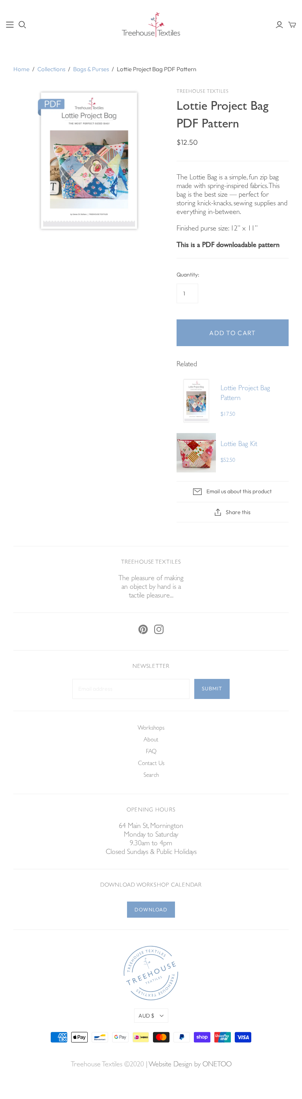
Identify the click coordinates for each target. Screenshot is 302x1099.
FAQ (151, 752)
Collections (51, 69)
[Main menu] (10, 25)
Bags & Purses (91, 69)
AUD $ (146, 1015)
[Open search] (22, 25)
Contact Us (151, 764)
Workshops (151, 729)
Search (151, 776)
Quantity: (188, 274)
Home (21, 69)
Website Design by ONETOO (190, 1065)
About (151, 740)
